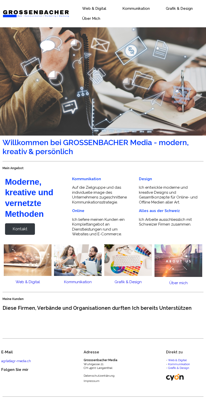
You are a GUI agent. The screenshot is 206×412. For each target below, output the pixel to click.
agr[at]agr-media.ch (16, 361)
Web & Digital (177, 360)
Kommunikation (179, 364)
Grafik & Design (178, 368)
